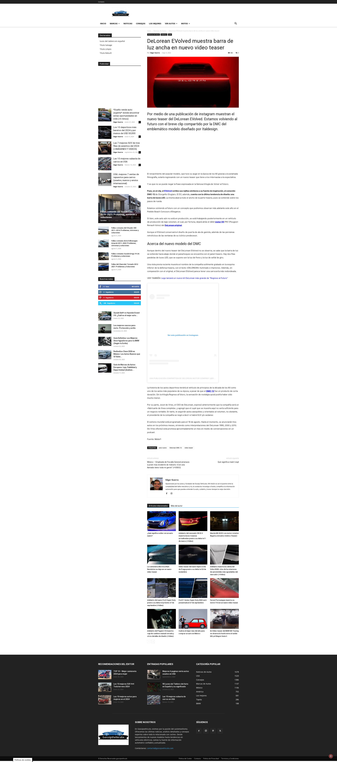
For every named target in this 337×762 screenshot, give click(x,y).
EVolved (168, 191)
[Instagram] (172, 493)
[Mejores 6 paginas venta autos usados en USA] (153, 674)
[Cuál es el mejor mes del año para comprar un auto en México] (193, 619)
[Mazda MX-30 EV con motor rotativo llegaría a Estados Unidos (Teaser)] (224, 521)
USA (170, 34)
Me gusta (135, 286)
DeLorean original (173, 225)
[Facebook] (167, 493)
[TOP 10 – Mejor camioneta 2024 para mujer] (104, 674)
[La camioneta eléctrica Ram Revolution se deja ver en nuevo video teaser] (161, 554)
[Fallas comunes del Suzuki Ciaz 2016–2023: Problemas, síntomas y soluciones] (119, 208)
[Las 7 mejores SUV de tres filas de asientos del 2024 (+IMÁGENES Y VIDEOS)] (104, 148)
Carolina (103, 220)
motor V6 (219, 222)
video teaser (189, 448)
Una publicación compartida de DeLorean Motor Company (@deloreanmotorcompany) (194, 378)
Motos (184, 23)
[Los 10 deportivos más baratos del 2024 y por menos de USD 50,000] (104, 132)
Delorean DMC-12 (176, 448)
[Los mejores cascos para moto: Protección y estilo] (104, 328)
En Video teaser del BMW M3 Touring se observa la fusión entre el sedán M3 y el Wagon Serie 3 (224, 633)
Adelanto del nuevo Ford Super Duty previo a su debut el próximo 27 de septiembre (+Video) (161, 602)
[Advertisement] (191, 13)
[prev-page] (148, 641)
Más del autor (176, 506)
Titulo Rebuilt (106, 53)
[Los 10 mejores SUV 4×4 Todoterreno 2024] (104, 687)
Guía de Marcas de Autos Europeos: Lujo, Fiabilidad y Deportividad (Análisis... (125, 367)
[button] (235, 24)
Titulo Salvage (106, 45)
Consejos (140, 23)
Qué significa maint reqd (228, 462)
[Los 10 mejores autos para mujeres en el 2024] (104, 699)
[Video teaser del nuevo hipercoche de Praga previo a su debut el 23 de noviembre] (193, 554)
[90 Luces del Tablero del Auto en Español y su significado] (153, 687)
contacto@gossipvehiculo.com (160, 748)
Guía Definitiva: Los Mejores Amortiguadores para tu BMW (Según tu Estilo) (126, 340)
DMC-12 (210, 391)
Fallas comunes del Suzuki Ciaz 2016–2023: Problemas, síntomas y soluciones (118, 214)
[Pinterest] (213, 731)
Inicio (103, 23)
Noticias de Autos (159, 31)
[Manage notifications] (331, 756)
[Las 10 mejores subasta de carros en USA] (104, 163)
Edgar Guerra (155, 53)
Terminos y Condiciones (230, 758)
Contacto (101, 2)
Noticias (127, 23)
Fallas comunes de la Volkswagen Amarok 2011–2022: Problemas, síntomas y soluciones (124, 243)
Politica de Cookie (185, 758)
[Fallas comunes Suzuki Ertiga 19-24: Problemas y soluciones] (103, 256)
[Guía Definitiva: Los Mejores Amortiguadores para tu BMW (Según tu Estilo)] (104, 341)
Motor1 (158, 439)
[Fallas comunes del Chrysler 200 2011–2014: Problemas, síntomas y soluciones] (103, 230)
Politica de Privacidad (211, 758)
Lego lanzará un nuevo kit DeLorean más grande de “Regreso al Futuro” (194, 278)
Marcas (114, 23)
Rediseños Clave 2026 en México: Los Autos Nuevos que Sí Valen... (126, 354)
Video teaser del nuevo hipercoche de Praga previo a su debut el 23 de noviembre (192, 569)
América (164, 34)
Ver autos (170, 23)
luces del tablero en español (112, 41)
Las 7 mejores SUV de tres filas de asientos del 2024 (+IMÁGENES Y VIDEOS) (126, 146)
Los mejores (155, 23)
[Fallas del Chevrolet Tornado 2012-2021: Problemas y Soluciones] (103, 267)
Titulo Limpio (105, 49)
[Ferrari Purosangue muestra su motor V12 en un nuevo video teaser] (224, 588)
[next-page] (153, 641)
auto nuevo (163, 448)
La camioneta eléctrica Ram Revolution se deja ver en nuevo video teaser (159, 569)
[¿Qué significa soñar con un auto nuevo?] (161, 521)
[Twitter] (220, 731)
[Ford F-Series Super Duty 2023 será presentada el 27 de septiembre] (193, 588)
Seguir (136, 292)
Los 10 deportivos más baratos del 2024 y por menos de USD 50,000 (124, 130)
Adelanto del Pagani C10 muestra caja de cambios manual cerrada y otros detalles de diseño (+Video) (160, 633)
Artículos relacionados (158, 506)
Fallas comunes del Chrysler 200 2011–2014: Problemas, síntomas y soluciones (125, 230)
